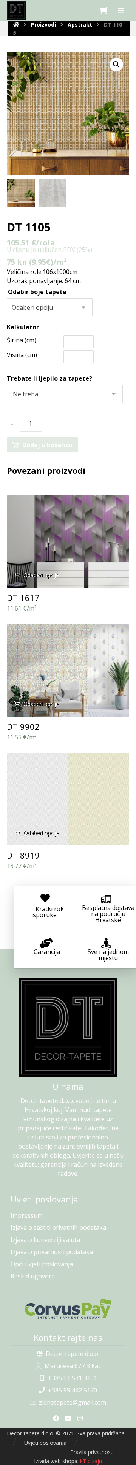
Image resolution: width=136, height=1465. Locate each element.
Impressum (27, 1215)
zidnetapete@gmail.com (72, 1402)
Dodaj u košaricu (47, 445)
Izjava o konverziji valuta (45, 1240)
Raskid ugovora (33, 1276)
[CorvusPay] (68, 1308)
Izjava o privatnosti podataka (52, 1252)
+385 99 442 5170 (72, 1390)
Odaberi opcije (41, 575)
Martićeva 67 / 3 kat (72, 1366)
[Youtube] (68, 1418)
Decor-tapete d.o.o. (72, 1354)
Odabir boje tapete (37, 292)
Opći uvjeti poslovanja (42, 1264)
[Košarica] (104, 9)
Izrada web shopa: (56, 1461)
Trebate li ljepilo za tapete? (49, 378)
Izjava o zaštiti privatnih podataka (58, 1227)
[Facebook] (56, 1418)
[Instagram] (80, 1418)
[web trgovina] (16, 10)
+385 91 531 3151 (72, 1378)
